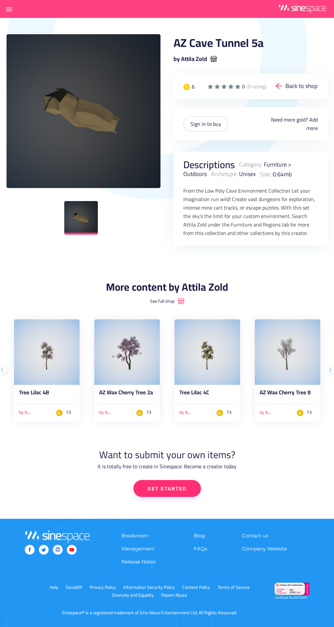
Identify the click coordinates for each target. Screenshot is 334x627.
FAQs (200, 549)
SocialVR (74, 587)
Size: (265, 173)
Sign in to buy (205, 124)
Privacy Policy (103, 587)
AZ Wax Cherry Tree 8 (285, 394)
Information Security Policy (149, 587)
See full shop (162, 301)
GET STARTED (167, 489)
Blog (199, 535)
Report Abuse (174, 595)
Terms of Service (234, 587)
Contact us (255, 535)
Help (54, 587)
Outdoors (195, 173)
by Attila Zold (190, 59)
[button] (9, 9)
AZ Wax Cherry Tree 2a (126, 394)
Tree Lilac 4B (34, 394)
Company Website (264, 549)
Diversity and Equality (133, 595)
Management (138, 549)
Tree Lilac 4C (194, 394)
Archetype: (224, 173)
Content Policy (196, 587)
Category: (251, 164)
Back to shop (301, 85)
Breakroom (135, 535)
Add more (312, 124)
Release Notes (138, 562)
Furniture (275, 164)
